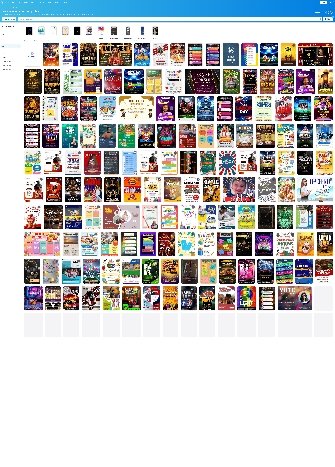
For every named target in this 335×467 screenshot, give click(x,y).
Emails (13, 19)
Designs (6, 19)
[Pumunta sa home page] (7, 2)
